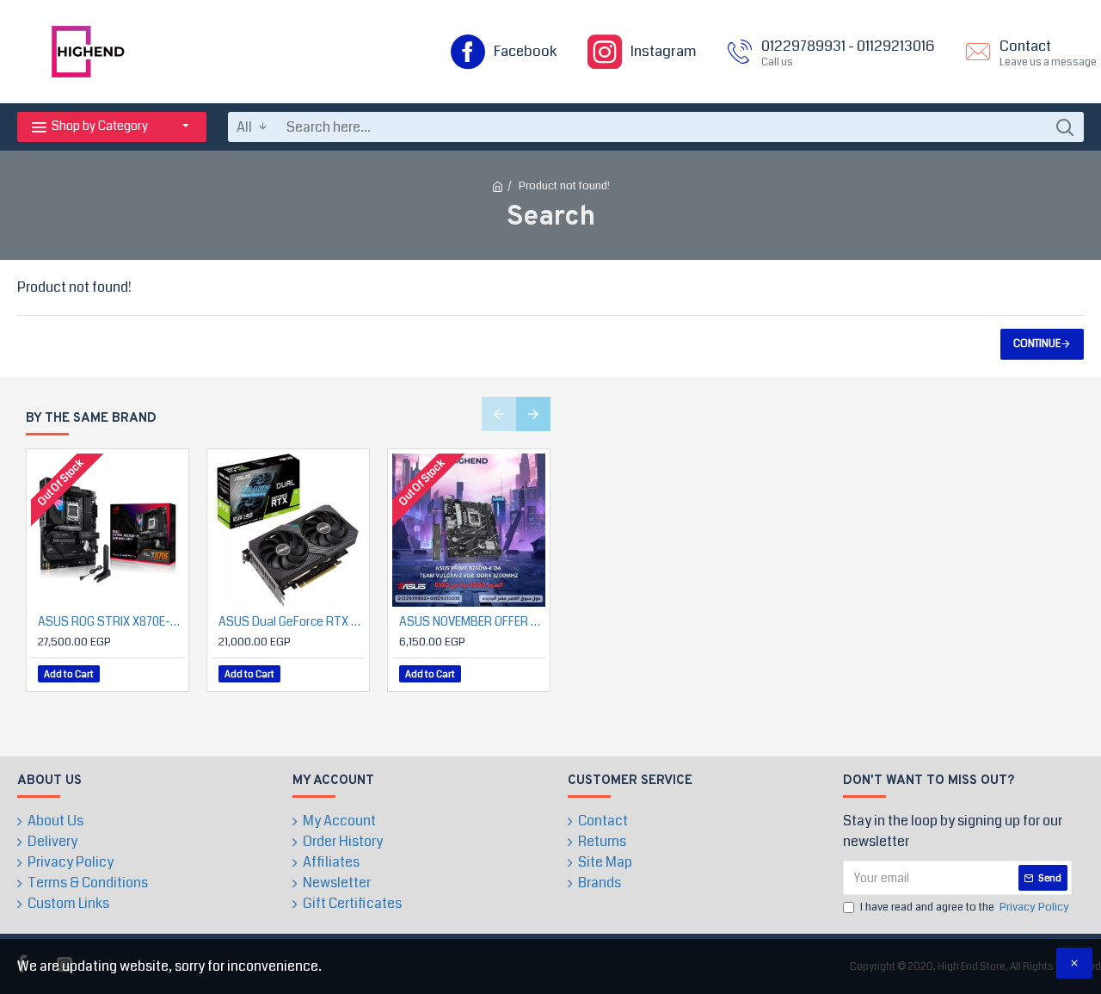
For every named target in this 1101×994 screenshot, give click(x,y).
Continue (1037, 343)
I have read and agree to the (964, 907)
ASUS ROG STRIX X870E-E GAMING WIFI (111, 621)
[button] (499, 414)
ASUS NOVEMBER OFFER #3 (472, 621)
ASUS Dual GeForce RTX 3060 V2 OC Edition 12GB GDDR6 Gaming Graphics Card (291, 621)
